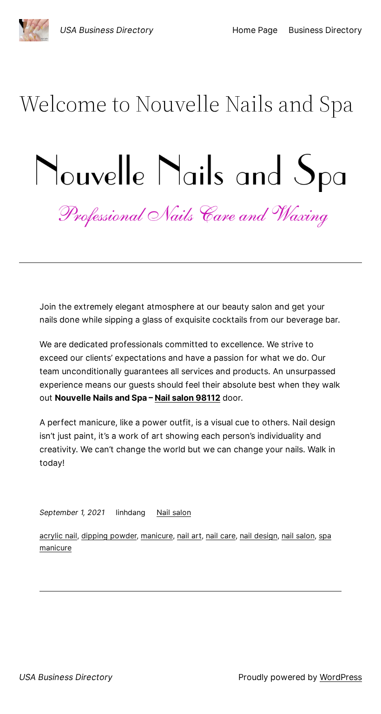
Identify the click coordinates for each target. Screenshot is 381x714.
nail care (221, 535)
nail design (258, 535)
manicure (157, 535)
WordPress (341, 677)
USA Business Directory (106, 30)
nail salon (298, 535)
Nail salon (174, 512)
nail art (189, 535)
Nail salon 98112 (187, 398)
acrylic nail (58, 535)
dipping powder (109, 535)
